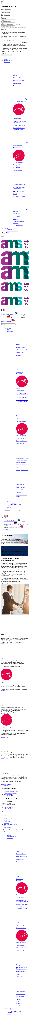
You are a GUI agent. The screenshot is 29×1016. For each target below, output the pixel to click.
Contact (6, 233)
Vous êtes (6, 228)
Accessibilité (7, 821)
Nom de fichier (4, 33)
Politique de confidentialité (10, 824)
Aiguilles (15, 85)
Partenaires (9, 229)
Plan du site (6, 825)
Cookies (6, 820)
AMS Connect (4, 583)
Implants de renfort (17, 213)
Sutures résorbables (17, 78)
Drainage (15, 219)
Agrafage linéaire (17, 165)
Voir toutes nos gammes (6, 784)
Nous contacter (4, 785)
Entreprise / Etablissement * (10, 24)
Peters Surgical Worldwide (7, 314)
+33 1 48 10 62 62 (8, 807)
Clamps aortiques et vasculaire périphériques (22, 394)
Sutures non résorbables (19, 80)
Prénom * (6, 9)
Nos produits (7, 62)
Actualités (6, 232)
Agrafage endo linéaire (18, 167)
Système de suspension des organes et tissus (19, 188)
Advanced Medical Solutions (11, 791)
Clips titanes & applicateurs (19, 101)
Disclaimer (6, 823)
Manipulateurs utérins (18, 191)
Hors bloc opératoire (18, 225)
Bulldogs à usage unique (19, 125)
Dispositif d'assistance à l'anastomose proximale (19, 128)
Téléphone (3, 18)
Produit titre (3, 29)
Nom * (5, 12)
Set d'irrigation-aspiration (19, 196)
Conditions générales (9, 818)
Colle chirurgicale (17, 145)
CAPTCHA (4, 53)
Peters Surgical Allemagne (10, 793)
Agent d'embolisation (18, 147)
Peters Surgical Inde (16, 317)
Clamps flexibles (17, 118)
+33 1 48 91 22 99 (8, 808)
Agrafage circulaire (17, 170)
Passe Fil (15, 194)
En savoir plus (4, 643)
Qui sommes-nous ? (8, 60)
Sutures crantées (17, 83)
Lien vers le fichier (5, 38)
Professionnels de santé (12, 231)
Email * (5, 15)
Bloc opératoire (16, 216)
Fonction (6, 21)
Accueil (6, 59)
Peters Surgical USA (6, 321)
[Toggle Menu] (4, 327)
